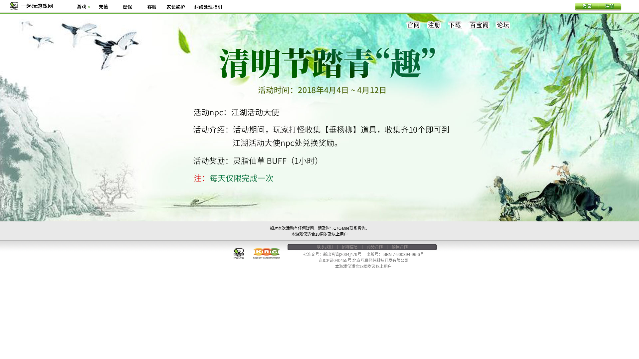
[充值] (103, 7)
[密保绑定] (127, 7)
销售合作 (400, 247)
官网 (413, 25)
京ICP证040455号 (335, 260)
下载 (455, 25)
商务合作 (375, 247)
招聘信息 (350, 247)
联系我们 (325, 247)
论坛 (503, 25)
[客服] (151, 7)
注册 (609, 7)
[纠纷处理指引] (208, 7)
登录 (586, 7)
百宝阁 (479, 25)
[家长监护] (175, 7)
